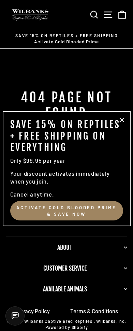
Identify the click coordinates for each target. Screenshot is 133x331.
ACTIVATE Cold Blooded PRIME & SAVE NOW (66, 210)
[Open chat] (15, 316)
